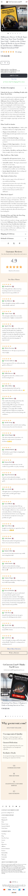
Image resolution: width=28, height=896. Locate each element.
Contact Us (4, 817)
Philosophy (3, 855)
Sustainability (4, 852)
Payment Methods (5, 826)
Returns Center (4, 824)
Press (2, 842)
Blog (2, 836)
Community (4, 857)
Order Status (4, 828)
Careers (3, 840)
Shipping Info (4, 820)
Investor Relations (5, 848)
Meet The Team (5, 838)
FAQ (2, 822)
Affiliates (3, 846)
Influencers (3, 844)
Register (3, 859)
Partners (3, 850)
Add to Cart (14, 75)
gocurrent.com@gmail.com (7, 812)
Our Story (3, 833)
